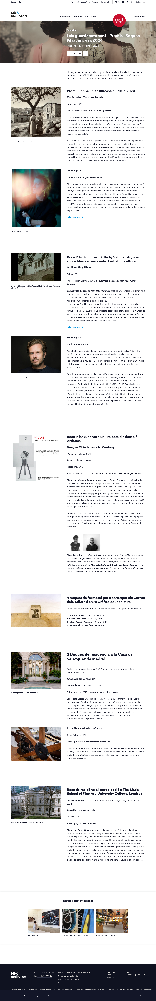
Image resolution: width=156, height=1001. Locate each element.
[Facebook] (119, 2)
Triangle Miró (105, 2)
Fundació (65, 16)
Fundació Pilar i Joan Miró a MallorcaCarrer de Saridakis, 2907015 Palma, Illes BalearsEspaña (74, 977)
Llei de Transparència (86, 989)
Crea (93, 16)
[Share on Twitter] (79, 53)
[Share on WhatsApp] (85, 53)
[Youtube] (123, 2)
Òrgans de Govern (19, 989)
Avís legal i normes (106, 989)
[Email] (69, 53)
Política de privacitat (125, 989)
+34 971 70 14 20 (44, 976)
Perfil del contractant (66, 989)
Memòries (33, 989)
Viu (86, 16)
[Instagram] (116, 2)
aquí (89, 996)
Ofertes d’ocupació (47, 989)
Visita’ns (77, 16)
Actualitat (75, 2)
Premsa (95, 2)
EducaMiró (85, 2)
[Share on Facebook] (74, 53)
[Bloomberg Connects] (131, 2)
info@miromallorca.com (44, 972)
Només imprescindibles (115, 996)
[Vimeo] (127, 2)
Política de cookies (144, 989)
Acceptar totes (136, 996)
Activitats (139, 16)
